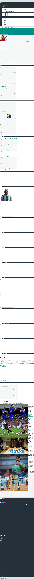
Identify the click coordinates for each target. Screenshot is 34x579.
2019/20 (5, 21)
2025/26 (5, 25)
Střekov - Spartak (2, 132)
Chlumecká (8, 162)
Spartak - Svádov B (3, 97)
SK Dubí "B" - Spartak (3, 111)
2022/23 (5, 23)
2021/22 (5, 22)
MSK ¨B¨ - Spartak (3, 86)
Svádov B (8, 168)
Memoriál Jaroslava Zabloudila (9, 11)
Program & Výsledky (5, 5)
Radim (6, 574)
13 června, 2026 (14, 118)
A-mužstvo (3, 7)
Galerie (3, 16)
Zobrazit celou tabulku (3, 169)
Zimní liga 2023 (6, 15)
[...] (28, 427)
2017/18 (5, 20)
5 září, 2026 (13, 83)
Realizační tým (6, 8)
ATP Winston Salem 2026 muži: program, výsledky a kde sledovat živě (31, 445)
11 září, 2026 (13, 93)
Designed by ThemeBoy (3, 578)
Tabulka (3, 6)
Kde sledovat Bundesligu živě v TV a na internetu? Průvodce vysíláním (30, 415)
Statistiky (5, 9)
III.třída (6, 10)
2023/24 (5, 24)
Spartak (8, 156)
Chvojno (8, 144)
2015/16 (5, 18)
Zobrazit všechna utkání (3, 99)
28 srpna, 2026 (14, 72)
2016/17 (5, 19)
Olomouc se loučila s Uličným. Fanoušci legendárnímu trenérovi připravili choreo (31, 431)
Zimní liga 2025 (6, 13)
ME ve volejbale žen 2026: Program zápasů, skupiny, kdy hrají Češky (31, 458)
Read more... (22, 34)
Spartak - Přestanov (3, 122)
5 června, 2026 (14, 129)
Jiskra (8, 150)
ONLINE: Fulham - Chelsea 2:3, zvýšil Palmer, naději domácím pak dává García (11, 403)
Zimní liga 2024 (6, 14)
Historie (3, 17)
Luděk (4, 576)
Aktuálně (3, 4)
